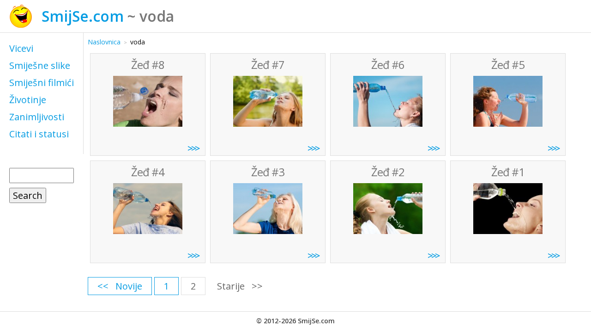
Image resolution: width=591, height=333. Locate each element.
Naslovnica (104, 41)
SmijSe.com (83, 16)
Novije (128, 286)
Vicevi (21, 48)
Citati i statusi (39, 134)
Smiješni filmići (41, 82)
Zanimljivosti (36, 117)
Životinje (27, 99)
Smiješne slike (39, 65)
